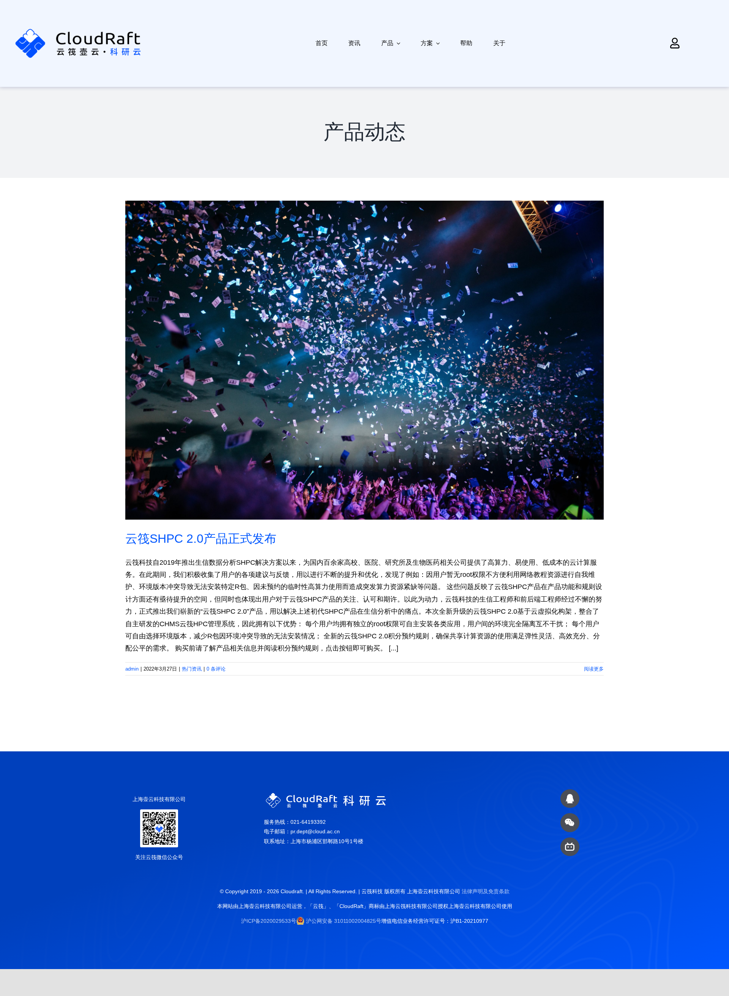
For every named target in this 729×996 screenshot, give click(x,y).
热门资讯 (192, 669)
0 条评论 (216, 669)
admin (132, 669)
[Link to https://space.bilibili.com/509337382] (569, 846)
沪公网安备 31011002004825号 (343, 921)
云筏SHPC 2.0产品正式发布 (200, 538)
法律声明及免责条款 (486, 891)
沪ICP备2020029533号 (268, 921)
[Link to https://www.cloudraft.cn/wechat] (569, 822)
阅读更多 (594, 669)
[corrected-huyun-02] (96, 28)
